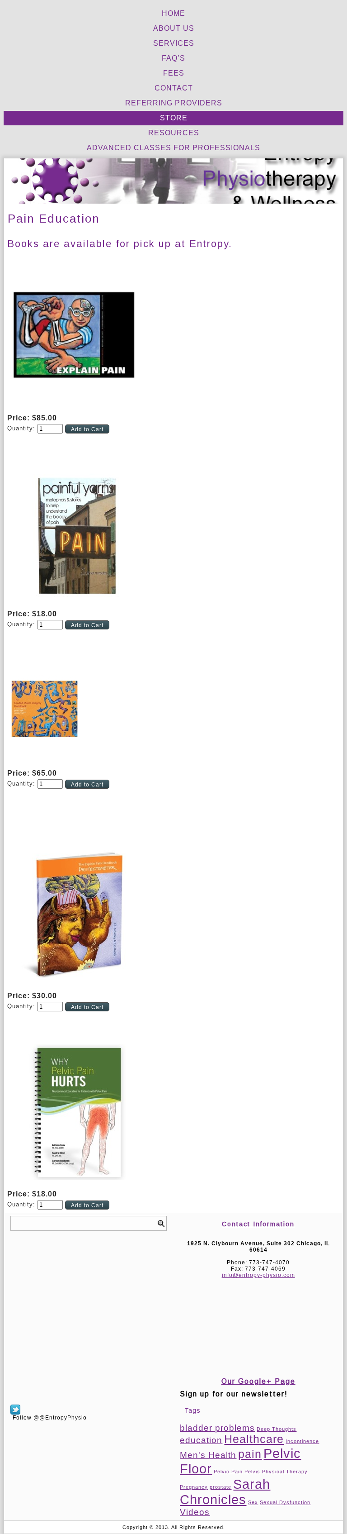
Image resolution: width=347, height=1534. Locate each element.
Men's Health (208, 1455)
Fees (173, 73)
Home (173, 13)
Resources (173, 133)
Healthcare (254, 1439)
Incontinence (302, 1441)
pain (250, 1454)
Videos (195, 1512)
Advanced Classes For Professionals (173, 148)
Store (174, 118)
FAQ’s (173, 58)
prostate (220, 1487)
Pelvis (252, 1471)
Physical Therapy (285, 1471)
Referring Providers (173, 103)
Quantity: (22, 428)
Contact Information (258, 1224)
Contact (174, 88)
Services (173, 43)
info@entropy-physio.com (258, 1275)
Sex (253, 1502)
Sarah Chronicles (225, 1492)
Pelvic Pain (228, 1471)
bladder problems (217, 1428)
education (201, 1440)
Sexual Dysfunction (285, 1502)
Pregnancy (194, 1487)
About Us (173, 28)
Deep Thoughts (276, 1429)
